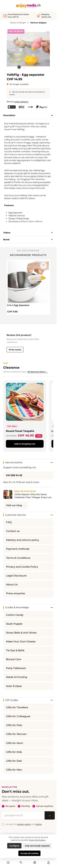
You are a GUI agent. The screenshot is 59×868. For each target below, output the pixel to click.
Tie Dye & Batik (15, 650)
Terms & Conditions (18, 557)
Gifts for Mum (14, 743)
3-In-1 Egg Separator (18, 305)
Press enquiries (15, 593)
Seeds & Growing (16, 677)
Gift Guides (11, 700)
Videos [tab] (6, 232)
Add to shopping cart (24, 444)
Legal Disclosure (16, 575)
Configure (14, 846)
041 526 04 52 (14, 475)
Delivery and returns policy (22, 540)
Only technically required (37, 846)
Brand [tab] (6, 239)
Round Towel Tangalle (20, 431)
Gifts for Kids (14, 752)
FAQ (9, 522)
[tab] (28, 115)
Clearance (11, 367)
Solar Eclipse (14, 686)
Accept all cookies (29, 853)
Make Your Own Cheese (21, 641)
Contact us (13, 531)
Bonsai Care (13, 659)
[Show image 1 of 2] (19, 67)
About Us (12, 584)
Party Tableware (16, 668)
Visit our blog (14, 505)
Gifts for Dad (14, 760)
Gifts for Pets (14, 725)
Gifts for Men (14, 769)
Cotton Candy (14, 614)
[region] (28, 49)
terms (39, 824)
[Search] (21, 863)
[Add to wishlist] (47, 32)
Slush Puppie (14, 623)
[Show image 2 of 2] (24, 67)
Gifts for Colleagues (18, 716)
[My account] (48, 863)
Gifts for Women (16, 734)
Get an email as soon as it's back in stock (27, 93)
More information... (37, 840)
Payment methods (17, 548)
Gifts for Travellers (17, 707)
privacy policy (24, 824)
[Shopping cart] (34, 863)
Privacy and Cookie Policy (22, 566)
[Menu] (8, 863)
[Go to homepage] (28, 6)
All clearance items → (37, 372)
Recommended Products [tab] (28, 255)
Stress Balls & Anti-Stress (21, 632)
